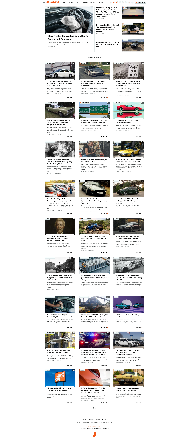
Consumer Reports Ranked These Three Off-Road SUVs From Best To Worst (93, 239)
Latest (65, 2)
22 (108, 370)
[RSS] (132, 2)
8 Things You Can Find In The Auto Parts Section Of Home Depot (59, 389)
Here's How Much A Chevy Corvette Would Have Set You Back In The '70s (129, 161)
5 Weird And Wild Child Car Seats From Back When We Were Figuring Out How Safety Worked (59, 162)
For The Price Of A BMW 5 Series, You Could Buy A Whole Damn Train (94, 316)
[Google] (129, 2)
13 (74, 102)
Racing (117, 257)
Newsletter (141, 2)
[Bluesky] (114, 2)
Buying (100, 2)
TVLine (89, 428)
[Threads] (123, 2)
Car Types (93, 2)
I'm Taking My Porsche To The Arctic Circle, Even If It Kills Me (108, 44)
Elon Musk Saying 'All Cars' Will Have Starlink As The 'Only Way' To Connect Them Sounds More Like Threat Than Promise (107, 12)
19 (108, 332)
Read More (69, 97)
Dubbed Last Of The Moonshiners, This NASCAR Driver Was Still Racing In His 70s (129, 278)
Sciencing (98, 428)
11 (143, 141)
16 (108, 181)
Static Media (85, 422)
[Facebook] (111, 2)
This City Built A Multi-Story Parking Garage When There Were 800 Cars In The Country (59, 278)
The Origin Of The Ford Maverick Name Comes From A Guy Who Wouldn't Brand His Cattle (58, 239)
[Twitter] (120, 2)
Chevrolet (118, 141)
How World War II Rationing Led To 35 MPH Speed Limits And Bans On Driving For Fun (128, 83)
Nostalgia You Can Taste (52, 102)
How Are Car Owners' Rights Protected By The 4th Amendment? (59, 316)
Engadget (83, 428)
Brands (85, 2)
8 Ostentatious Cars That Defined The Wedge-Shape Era (127, 121)
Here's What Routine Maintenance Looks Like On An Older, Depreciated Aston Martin (94, 201)
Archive (91, 419)
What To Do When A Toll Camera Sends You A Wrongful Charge (58, 351)
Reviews (77, 2)
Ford (48, 218)
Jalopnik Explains (128, 23)
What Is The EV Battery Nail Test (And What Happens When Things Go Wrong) (94, 278)
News (71, 2)
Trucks (117, 332)
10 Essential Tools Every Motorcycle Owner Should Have (94, 161)
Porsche (83, 63)
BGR (93, 428)
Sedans (82, 370)
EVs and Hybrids (84, 257)
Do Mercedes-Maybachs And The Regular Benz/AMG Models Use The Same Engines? (107, 28)
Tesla (125, 7)
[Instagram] (126, 2)
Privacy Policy (101, 419)
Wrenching (83, 141)
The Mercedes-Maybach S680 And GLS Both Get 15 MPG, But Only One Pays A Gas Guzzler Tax (59, 83)
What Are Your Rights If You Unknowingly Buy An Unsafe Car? (59, 200)
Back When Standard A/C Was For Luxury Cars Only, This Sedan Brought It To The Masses (59, 123)
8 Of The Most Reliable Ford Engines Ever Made (129, 316)
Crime (82, 332)
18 (108, 297)
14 (143, 370)
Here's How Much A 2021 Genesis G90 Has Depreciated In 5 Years (127, 237)
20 (143, 102)
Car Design (118, 102)
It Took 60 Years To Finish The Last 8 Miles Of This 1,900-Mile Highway (94, 121)
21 (143, 297)
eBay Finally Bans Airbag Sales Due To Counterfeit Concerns (68, 37)
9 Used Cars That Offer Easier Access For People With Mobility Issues (129, 200)
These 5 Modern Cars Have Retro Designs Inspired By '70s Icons (127, 389)
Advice (117, 218)
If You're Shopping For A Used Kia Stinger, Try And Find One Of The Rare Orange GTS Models (93, 390)
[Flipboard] (117, 2)
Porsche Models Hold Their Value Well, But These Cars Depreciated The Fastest (93, 83)
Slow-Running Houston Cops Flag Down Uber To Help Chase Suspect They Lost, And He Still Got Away (93, 352)
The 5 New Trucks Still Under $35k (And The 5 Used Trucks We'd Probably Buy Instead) (128, 352)
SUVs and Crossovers (86, 218)
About (85, 419)
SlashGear (106, 428)
